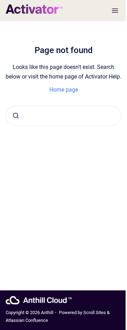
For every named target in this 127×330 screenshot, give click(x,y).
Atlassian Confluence (27, 320)
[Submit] (16, 115)
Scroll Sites (94, 312)
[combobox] (63, 115)
